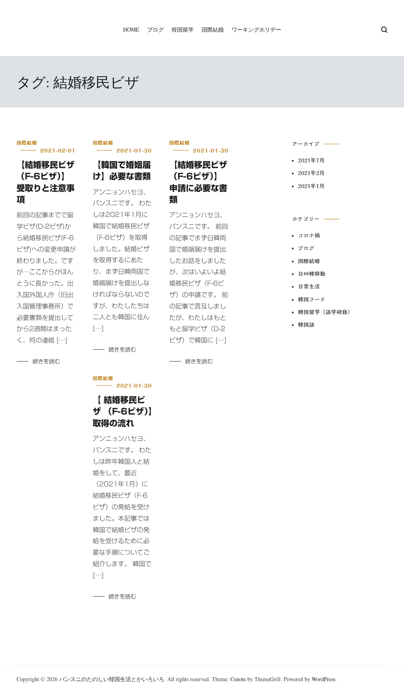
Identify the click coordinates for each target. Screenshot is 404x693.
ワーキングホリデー (256, 29)
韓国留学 (183, 29)
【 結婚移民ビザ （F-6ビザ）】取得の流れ (123, 411)
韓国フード (311, 299)
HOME (131, 29)
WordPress (323, 679)
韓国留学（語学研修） (325, 312)
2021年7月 (311, 160)
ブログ (155, 29)
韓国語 (306, 325)
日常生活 (309, 286)
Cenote (238, 679)
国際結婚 (213, 29)
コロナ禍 (309, 235)
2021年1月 (311, 186)
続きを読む (46, 361)
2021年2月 (311, 173)
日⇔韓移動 (311, 274)
